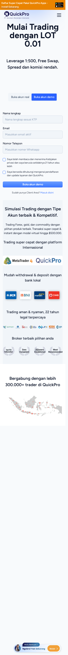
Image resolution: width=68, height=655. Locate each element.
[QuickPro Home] (16, 15)
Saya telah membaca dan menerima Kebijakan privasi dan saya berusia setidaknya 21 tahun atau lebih (33, 163)
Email (6, 128)
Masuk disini (47, 192)
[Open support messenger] (37, 648)
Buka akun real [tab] (20, 97)
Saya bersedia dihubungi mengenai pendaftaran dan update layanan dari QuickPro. (33, 173)
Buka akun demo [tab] (44, 97)
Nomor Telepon (12, 143)
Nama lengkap (12, 113)
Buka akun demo (32, 184)
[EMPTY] (59, 5)
